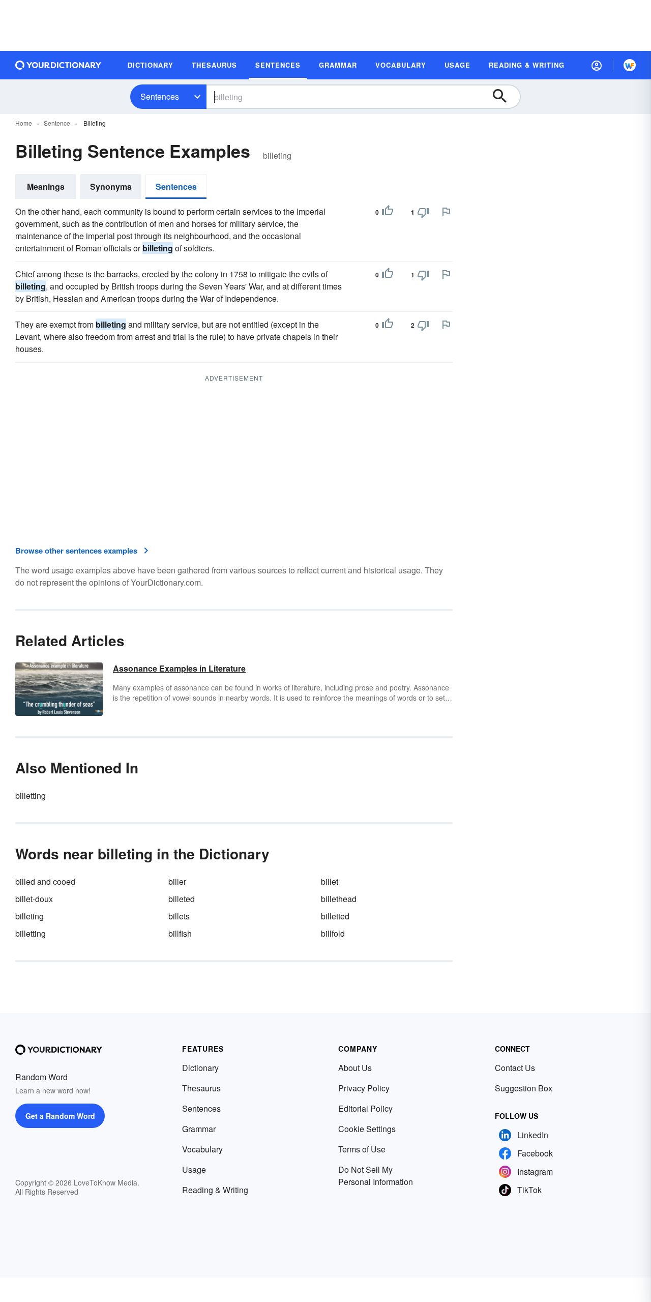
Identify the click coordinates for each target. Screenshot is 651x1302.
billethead (339, 899)
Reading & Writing (215, 1190)
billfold (333, 933)
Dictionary (200, 1068)
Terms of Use (362, 1149)
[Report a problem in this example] (446, 212)
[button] (596, 65)
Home (23, 123)
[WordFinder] (630, 65)
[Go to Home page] (58, 65)
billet (329, 881)
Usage (194, 1169)
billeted (181, 899)
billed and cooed (45, 881)
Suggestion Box (523, 1088)
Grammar (199, 1129)
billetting (30, 795)
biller (177, 881)
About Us (355, 1068)
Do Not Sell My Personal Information (375, 1176)
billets (179, 916)
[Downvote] (423, 212)
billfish (180, 933)
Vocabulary (202, 1149)
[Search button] (504, 96)
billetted (335, 916)
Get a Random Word (60, 1116)
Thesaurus (201, 1088)
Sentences (159, 96)
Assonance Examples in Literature (179, 668)
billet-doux (34, 899)
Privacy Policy (364, 1088)
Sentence (57, 123)
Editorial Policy (365, 1108)
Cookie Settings (367, 1129)
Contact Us (515, 1068)
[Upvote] (387, 212)
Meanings (46, 186)
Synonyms (111, 186)
